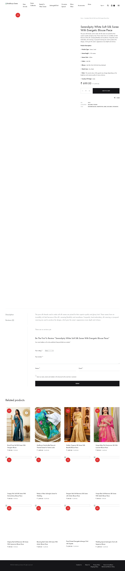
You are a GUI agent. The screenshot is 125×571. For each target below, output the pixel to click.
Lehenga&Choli (54, 5)
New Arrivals (25, 5)
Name (37, 368)
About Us (87, 565)
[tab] (16, 314)
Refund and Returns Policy (108, 567)
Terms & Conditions (108, 565)
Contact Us (79, 565)
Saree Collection (33, 4)
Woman (95, 104)
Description (9, 314)
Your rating (38, 350)
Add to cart (106, 91)
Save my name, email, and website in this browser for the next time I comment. (57, 377)
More (89, 4)
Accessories (81, 5)
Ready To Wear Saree (42, 5)
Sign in (102, 5)
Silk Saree (90, 104)
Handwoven (100, 106)
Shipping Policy (94, 567)
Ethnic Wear (72, 5)
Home (82, 18)
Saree (105, 106)
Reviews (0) (9, 320)
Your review (39, 357)
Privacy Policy (96, 565)
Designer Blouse (92, 106)
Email (81, 368)
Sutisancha (115, 106)
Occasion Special (64, 5)
